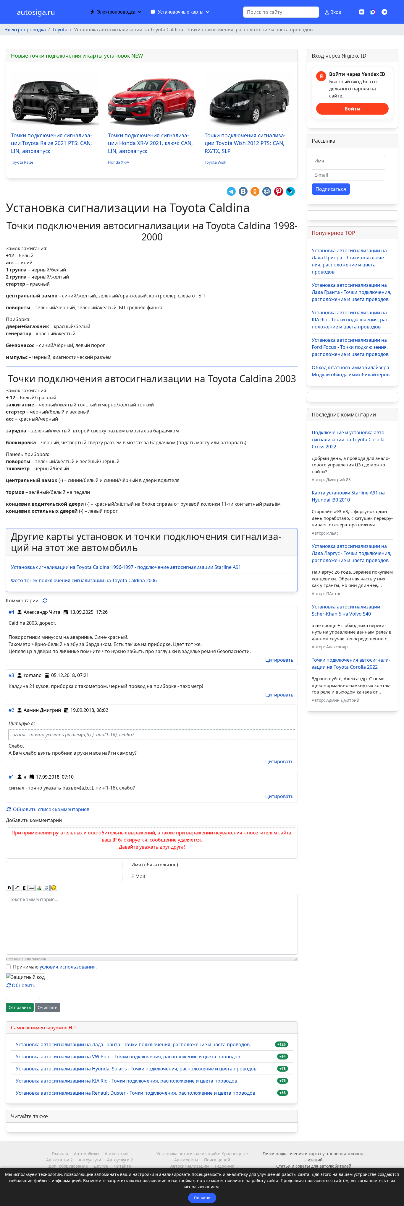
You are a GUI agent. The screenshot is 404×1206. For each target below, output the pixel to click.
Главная (60, 1153)
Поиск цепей (217, 1160)
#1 (11, 777)
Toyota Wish (215, 162)
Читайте (122, 1166)
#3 (11, 675)
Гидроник (224, 1166)
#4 (11, 612)
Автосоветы (186, 1160)
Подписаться (331, 189)
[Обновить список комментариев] (45, 600)
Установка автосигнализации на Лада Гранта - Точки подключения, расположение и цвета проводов (133, 1044)
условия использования (68, 967)
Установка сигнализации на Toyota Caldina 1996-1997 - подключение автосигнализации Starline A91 (126, 567)
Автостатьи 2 (59, 1160)
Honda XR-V (118, 162)
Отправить (20, 1007)
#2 (11, 710)
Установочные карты (180, 11)
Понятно (202, 1197)
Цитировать (279, 660)
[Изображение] (38, 888)
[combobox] (281, 12)
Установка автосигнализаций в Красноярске (202, 1153)
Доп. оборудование (68, 1166)
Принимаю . (55, 967)
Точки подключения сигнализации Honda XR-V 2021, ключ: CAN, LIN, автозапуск (150, 143)
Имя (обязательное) (154, 864)
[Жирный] (9, 888)
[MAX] (373, 11)
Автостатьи (116, 1153)
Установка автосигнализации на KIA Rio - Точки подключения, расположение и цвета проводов (126, 1081)
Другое (101, 1166)
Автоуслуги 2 (120, 1160)
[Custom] (384, 12)
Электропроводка (116, 11)
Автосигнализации (189, 1166)
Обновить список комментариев (50, 809)
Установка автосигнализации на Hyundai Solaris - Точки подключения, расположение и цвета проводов (136, 1068)
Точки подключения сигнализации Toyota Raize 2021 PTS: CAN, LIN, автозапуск (51, 143)
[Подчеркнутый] (24, 888)
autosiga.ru (36, 12)
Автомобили (86, 1153)
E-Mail (138, 876)
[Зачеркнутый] (31, 888)
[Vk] (361, 12)
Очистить (47, 1007)
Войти (353, 108)
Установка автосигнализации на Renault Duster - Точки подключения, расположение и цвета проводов (135, 1093)
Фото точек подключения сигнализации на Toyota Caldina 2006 (84, 580)
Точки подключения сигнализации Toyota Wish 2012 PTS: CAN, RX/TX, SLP (245, 143)
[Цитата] (46, 888)
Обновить (23, 985)
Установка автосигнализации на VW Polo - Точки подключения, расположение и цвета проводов (128, 1056)
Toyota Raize (22, 162)
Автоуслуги (90, 1160)
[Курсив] (16, 888)
